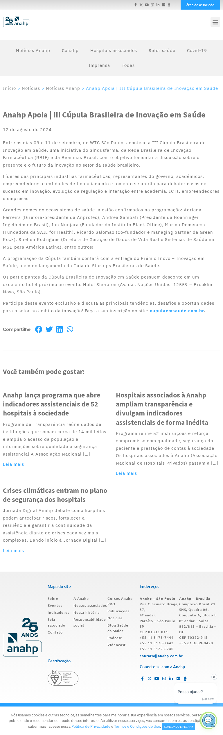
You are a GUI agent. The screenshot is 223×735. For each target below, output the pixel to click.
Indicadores (58, 612)
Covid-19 (197, 50)
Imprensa (99, 65)
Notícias (31, 88)
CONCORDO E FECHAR (178, 727)
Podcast (114, 637)
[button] (215, 22)
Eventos (55, 605)
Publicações (118, 611)
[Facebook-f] (136, 5)
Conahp (70, 50)
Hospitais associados (113, 50)
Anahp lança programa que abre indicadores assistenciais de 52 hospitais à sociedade (51, 404)
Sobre (53, 598)
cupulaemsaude (168, 310)
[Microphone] (169, 5)
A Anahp (81, 598)
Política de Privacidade (90, 726)
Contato (55, 632)
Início (9, 88)
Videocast (116, 644)
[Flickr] (163, 5)
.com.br (195, 310)
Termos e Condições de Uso (137, 726)
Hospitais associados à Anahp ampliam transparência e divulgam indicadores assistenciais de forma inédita (162, 408)
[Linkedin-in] (158, 5)
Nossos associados (90, 605)
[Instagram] (152, 5)
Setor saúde (162, 50)
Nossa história (86, 612)
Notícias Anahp (33, 50)
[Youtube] (147, 5)
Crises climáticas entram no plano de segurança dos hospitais (55, 495)
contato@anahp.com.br (161, 655)
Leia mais (13, 464)
